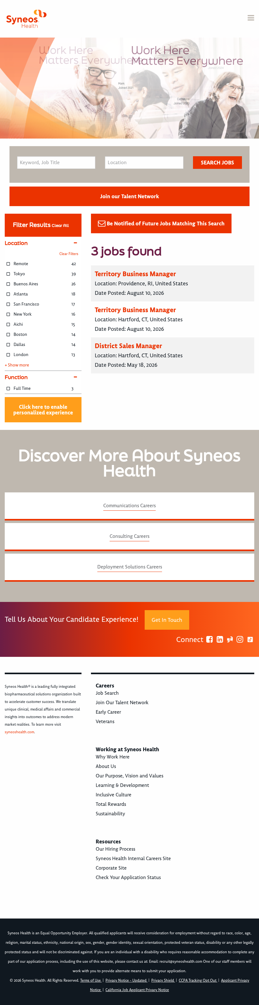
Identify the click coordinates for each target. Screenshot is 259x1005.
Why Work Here (113, 756)
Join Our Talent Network (122, 702)
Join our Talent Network (129, 196)
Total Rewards (111, 804)
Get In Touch (167, 619)
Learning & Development (122, 785)
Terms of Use (91, 980)
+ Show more (17, 365)
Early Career (108, 712)
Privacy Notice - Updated (126, 980)
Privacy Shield (163, 980)
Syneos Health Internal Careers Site (133, 858)
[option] (129, 88)
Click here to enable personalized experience (43, 409)
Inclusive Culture (113, 794)
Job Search (107, 693)
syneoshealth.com (19, 732)
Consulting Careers (129, 536)
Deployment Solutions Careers (129, 567)
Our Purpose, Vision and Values (129, 775)
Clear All (60, 225)
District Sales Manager (128, 346)
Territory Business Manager (135, 274)
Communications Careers (129, 505)
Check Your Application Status (128, 877)
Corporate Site (111, 868)
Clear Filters (68, 254)
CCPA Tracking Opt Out (198, 980)
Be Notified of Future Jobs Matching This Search (166, 223)
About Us (106, 766)
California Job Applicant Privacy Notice (137, 990)
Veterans (105, 721)
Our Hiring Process (115, 849)
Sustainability (110, 813)
